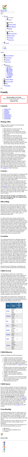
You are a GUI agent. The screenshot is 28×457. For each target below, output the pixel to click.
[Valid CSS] (4, 450)
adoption (23, 398)
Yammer (10, 76)
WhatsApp (10, 74)
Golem (8, 330)
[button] (6, 16)
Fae (7, 321)
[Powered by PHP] (4, 445)
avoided (18, 404)
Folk (7, 325)
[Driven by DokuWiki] (4, 451)
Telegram (10, 73)
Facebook (10, 70)
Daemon (8, 316)
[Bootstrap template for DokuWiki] (4, 442)
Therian (8, 345)
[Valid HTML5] (4, 447)
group (19, 364)
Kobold (8, 334)
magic (5, 186)
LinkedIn (10, 69)
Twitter (9, 68)
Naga (7, 339)
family (5, 48)
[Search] (2, 13)
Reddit (9, 77)
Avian (7, 311)
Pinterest (10, 72)
